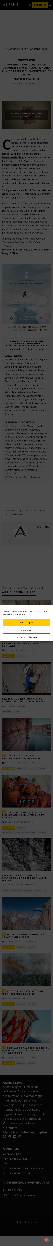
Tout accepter (26, 622)
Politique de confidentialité (26, 637)
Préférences (26, 630)
